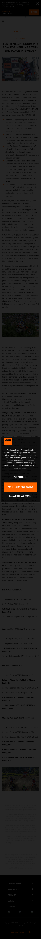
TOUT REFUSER (20, 477)
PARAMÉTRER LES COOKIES (20, 496)
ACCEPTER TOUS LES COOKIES (20, 487)
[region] (20, 469)
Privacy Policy (17, 468)
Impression (24, 468)
